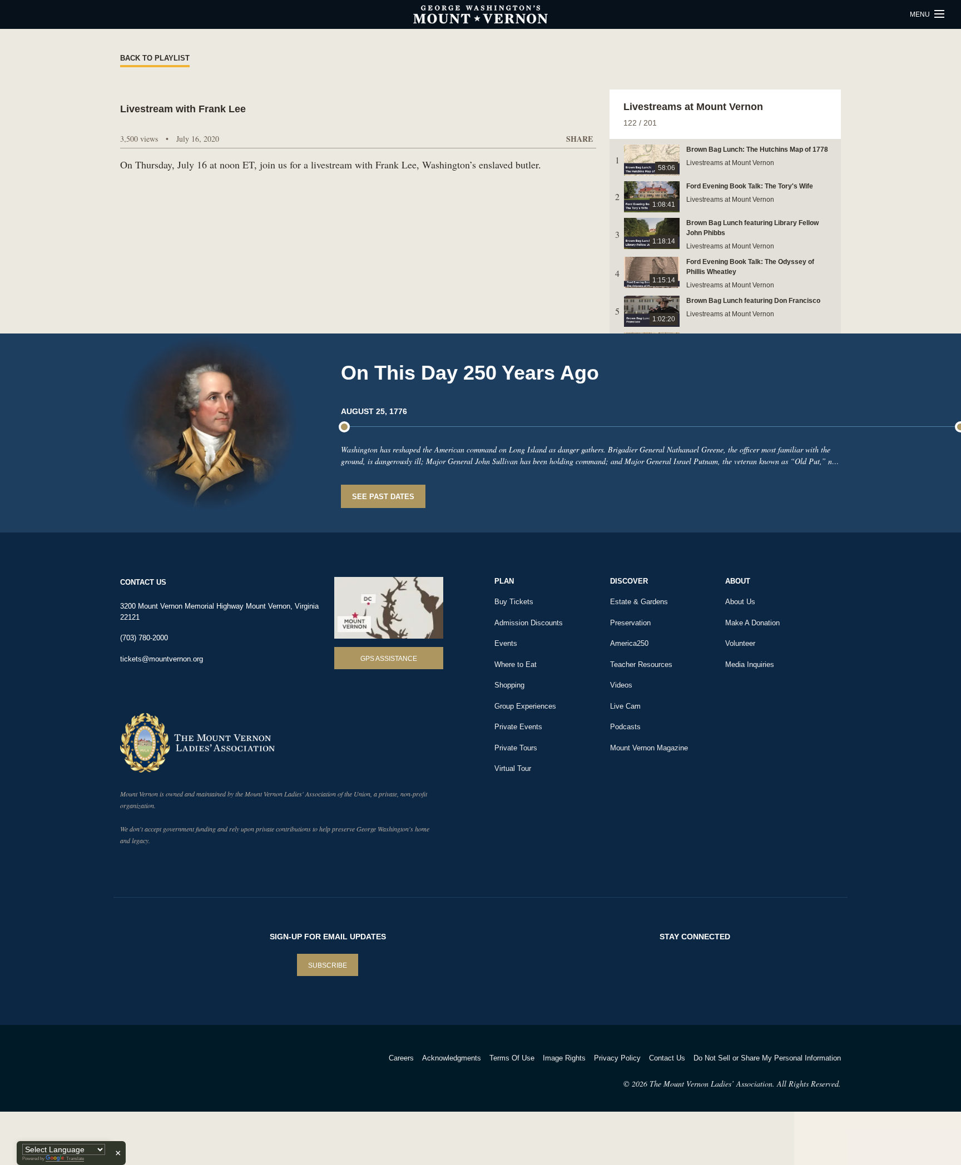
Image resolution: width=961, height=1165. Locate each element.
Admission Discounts (528, 623)
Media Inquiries (749, 664)
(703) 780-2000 (144, 638)
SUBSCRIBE (327, 965)
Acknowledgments (451, 1058)
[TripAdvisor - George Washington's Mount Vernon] (151, 1072)
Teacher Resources (641, 664)
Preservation (630, 623)
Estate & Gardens (639, 602)
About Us (740, 602)
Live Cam (625, 706)
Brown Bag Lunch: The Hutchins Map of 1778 (757, 149)
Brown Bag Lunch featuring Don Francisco (753, 301)
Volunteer (740, 643)
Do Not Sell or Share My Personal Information (767, 1058)
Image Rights (564, 1058)
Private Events (518, 727)
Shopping (509, 685)
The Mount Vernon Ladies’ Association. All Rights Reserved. (745, 1083)
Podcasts (625, 727)
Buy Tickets (513, 602)
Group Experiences (525, 706)
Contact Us (667, 1058)
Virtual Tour (512, 768)
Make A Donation (752, 623)
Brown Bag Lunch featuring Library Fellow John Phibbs (752, 228)
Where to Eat (515, 664)
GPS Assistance (388, 659)
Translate (75, 1158)
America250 (629, 643)
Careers (401, 1058)
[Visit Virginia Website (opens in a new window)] (218, 1072)
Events (505, 643)
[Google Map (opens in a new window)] (388, 608)
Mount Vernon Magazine (649, 748)
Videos (621, 685)
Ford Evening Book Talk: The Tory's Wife (749, 186)
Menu (921, 14)
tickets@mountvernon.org (161, 659)
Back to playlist (155, 58)
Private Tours (515, 748)
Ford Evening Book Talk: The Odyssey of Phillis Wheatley (750, 267)
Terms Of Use (511, 1058)
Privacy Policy (617, 1058)
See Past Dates (383, 496)
